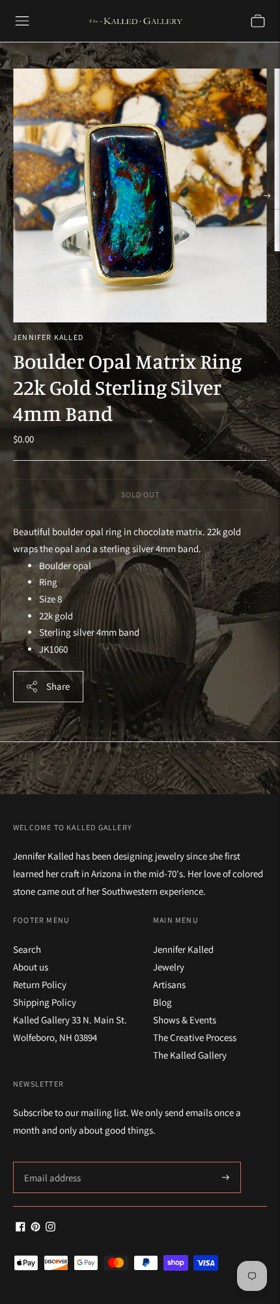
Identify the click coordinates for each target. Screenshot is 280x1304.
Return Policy (39, 984)
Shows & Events (184, 1020)
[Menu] (22, 21)
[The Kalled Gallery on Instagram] (50, 1228)
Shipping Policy (44, 1002)
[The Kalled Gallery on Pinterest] (35, 1228)
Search (27, 949)
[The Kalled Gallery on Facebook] (20, 1228)
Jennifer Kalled (48, 337)
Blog (162, 1002)
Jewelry (168, 967)
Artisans (169, 984)
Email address (50, 1162)
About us (30, 967)
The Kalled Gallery (190, 1055)
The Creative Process (194, 1037)
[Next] (267, 196)
